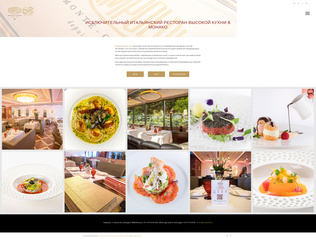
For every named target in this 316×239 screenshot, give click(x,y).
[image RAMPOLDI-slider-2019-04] (96, 120)
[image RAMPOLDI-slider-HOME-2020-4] (33, 120)
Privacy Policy (104, 236)
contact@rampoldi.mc (205, 222)
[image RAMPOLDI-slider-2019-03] (284, 182)
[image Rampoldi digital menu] (221, 182)
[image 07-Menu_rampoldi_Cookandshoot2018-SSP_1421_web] (158, 182)
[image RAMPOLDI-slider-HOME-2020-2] (158, 120)
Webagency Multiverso (133, 236)
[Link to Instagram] (227, 236)
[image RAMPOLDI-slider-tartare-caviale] (221, 120)
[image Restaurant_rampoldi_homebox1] (96, 182)
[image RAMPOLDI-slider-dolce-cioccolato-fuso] (284, 120)
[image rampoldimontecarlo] (33, 182)
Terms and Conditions (117, 236)
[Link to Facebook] (231, 236)
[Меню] (307, 13)
